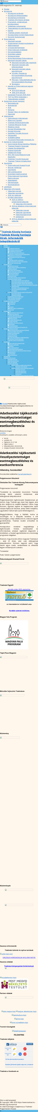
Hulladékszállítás (14, 138)
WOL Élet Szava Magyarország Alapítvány (18, 337)
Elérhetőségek (13, 182)
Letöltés (3, 433)
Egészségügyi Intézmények (18, 118)
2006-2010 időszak (18, 93)
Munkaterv (16, 84)
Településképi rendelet (16, 99)
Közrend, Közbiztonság (16, 37)
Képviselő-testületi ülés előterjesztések (20, 66)
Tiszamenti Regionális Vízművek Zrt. (21, 140)
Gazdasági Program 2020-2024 (19, 95)
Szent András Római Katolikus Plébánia (22, 144)
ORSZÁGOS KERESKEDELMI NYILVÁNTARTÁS (19, 958)
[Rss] (0, 3)
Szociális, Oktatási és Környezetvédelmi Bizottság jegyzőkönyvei (22, 75)
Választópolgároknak (23, 215)
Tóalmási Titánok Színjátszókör (19, 161)
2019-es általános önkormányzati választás (23, 375)
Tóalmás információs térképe (18, 20)
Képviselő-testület (14, 41)
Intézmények (8, 116)
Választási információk (12, 189)
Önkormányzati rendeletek (17, 50)
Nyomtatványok (13, 185)
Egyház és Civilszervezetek (13, 142)
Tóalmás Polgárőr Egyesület (18, 146)
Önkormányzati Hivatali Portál (19, 165)
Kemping (11, 110)
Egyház (10, 30)
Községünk (8, 11)
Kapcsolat (11, 114)
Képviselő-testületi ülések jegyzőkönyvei (21, 70)
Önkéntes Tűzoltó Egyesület (18, 159)
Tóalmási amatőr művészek (18, 33)
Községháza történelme (16, 18)
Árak (9, 108)
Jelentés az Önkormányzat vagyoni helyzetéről (20, 292)
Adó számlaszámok (15, 172)
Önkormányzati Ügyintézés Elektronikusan (18, 177)
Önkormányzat (9, 39)
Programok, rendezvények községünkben (17, 23)
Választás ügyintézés (23, 212)
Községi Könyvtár (14, 131)
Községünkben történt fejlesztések (21, 35)
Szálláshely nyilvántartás (17, 26)
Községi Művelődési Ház (17, 129)
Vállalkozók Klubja (14, 152)
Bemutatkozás (13, 103)
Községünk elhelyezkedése (17, 15)
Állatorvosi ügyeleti (15, 120)
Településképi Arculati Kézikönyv (20, 28)
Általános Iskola (13, 127)
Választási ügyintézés (15, 193)
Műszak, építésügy (15, 167)
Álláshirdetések (13, 45)
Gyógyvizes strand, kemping (14, 101)
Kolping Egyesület (14, 150)
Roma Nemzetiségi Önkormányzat (20, 58)
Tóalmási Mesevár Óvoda (17, 125)
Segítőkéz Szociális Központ (18, 133)
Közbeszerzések (14, 56)
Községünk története (15, 13)
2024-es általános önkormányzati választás (23, 368)
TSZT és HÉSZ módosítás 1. (18, 97)
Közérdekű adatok (14, 54)
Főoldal (6, 9)
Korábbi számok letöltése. (19, 611)
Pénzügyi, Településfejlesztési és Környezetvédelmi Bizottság (24, 81)
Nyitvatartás (12, 105)
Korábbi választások (15, 197)
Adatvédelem (12, 180)
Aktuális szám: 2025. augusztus (19, 589)
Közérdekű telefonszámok (17, 174)
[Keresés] (1, 1)
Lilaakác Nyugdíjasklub (16, 148)
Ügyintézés (8, 163)
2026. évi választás (14, 195)
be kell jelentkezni (24, 474)
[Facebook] (2, 3)
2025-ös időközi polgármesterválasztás (20, 201)
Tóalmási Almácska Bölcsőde (18, 123)
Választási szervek (14, 191)
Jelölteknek (20, 217)
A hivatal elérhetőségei (16, 48)
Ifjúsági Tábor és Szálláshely (18, 112)
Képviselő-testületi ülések (17, 60)
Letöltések (8, 187)
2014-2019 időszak (18, 90)
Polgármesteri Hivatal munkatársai (20, 43)
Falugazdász (12, 135)
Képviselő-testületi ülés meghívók (24, 63)
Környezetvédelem (14, 52)
